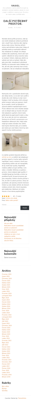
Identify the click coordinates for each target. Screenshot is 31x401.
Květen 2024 (6, 304)
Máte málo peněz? (12, 200)
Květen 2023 (6, 330)
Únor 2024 (5, 310)
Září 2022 (5, 345)
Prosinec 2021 (6, 360)
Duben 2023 (6, 332)
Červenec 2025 (7, 278)
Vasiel (15, 5)
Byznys (4, 388)
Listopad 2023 (7, 317)
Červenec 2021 (7, 362)
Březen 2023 (6, 334)
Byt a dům (5, 386)
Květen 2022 (6, 349)
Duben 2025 (6, 285)
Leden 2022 (6, 357)
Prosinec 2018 (6, 375)
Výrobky (10, 27)
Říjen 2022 (5, 343)
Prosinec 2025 (6, 274)
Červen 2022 (6, 347)
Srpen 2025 (6, 276)
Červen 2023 (6, 328)
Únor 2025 (5, 289)
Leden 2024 (6, 313)
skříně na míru (7, 157)
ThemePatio (22, 398)
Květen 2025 (6, 283)
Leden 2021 (6, 366)
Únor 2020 (5, 370)
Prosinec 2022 (6, 340)
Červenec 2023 (7, 325)
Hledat (4, 205)
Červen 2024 (6, 302)
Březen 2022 (6, 353)
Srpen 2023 (6, 323)
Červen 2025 (6, 281)
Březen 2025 (6, 287)
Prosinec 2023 (6, 315)
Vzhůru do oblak (11, 198)
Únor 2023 (5, 336)
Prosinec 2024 (6, 293)
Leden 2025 (6, 291)
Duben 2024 (6, 306)
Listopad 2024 (7, 295)
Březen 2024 (6, 308)
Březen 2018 (6, 377)
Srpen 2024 (6, 300)
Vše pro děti (8, 223)
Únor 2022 (5, 355)
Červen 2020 (6, 368)
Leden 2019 (6, 372)
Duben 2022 (6, 351)
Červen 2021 (6, 364)
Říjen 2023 (5, 319)
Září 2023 (5, 321)
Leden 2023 (6, 338)
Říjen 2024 (5, 298)
